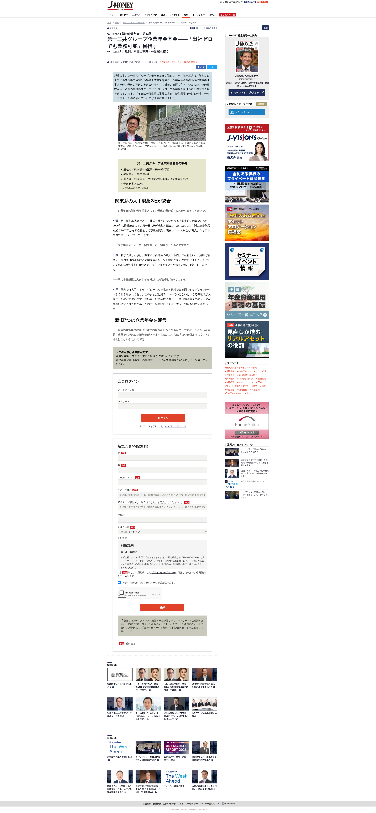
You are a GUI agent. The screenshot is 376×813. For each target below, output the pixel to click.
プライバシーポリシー (163, 572)
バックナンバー (244, 112)
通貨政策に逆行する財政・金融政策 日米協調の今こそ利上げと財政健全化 (148, 789)
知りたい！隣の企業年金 (185, 62)
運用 (163, 15)
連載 (186, 15)
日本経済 (230, 378)
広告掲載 (147, 804)
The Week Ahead (234, 393)
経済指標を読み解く (248, 375)
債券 (264, 386)
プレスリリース (228, 15)
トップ (112, 15)
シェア (202, 67)
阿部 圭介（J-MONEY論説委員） (126, 62)
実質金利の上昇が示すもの (119, 757)
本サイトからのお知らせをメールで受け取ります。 (149, 582)
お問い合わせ (169, 804)
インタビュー (198, 15)
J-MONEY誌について (210, 804)
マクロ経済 (261, 371)
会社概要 (157, 804)
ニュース (136, 15)
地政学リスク (245, 371)
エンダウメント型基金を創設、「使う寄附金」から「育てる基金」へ (254, 494)
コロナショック (246, 378)
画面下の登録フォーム (147, 360)
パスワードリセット (175, 426)
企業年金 (165, 62)
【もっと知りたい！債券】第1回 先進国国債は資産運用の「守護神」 (176, 687)
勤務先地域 (126, 527)
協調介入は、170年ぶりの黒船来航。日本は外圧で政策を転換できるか (119, 789)
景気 (249, 393)
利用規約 (122, 538)
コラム (212, 15)
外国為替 (230, 371)
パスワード (123, 401)
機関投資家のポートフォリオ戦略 (241, 367)
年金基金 (230, 389)
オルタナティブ (246, 382)
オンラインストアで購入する (244, 92)
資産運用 (255, 389)
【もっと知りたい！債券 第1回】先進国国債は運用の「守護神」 (148, 687)
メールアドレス (126, 390)
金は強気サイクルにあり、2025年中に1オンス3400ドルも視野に (148, 716)
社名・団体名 (127, 490)
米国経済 (230, 382)
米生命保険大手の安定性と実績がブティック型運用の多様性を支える (176, 716)
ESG (260, 382)
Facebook (230, 803)
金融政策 (262, 378)
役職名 (121, 515)
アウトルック (151, 15)
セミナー (124, 15)
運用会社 (243, 389)
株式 (255, 386)
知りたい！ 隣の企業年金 (206, 28)
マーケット (174, 15)
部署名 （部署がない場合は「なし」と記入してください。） (153, 502)
